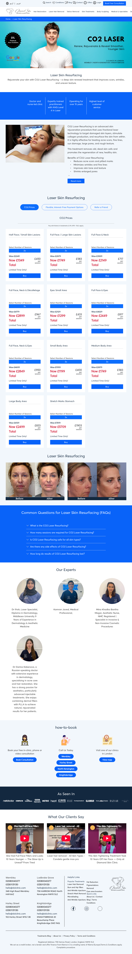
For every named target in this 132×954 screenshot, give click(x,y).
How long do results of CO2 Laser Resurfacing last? (57, 553)
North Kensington (66, 768)
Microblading (73, 896)
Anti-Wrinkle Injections (77, 890)
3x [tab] (25, 250)
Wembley (65, 756)
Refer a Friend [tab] (101, 207)
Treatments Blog (44, 936)
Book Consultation (24, 759)
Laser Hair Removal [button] (56, 11)
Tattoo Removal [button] (73, 11)
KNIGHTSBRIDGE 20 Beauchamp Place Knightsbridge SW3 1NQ (48, 920)
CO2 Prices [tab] (29, 207)
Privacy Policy (69, 936)
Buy (24, 275)
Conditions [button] (59, 2)
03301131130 (12, 884)
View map (107, 759)
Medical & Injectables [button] (119, 11)
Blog (70, 2)
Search (48, 2)
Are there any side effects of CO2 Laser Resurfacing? (58, 546)
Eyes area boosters (94, 891)
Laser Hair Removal (76, 884)
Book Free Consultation (114, 3)
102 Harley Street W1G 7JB (18, 917)
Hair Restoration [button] (40, 11)
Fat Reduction (92, 882)
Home (8, 19)
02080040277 (13, 881)
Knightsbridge (66, 775)
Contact (79, 2)
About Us (90, 896)
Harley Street (66, 762)
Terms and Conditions (86, 936)
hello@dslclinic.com (16, 887)
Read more (76, 181)
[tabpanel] (66, 333)
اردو (11, 3)
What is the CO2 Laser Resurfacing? (49, 525)
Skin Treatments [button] (88, 11)
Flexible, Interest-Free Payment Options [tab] (64, 207)
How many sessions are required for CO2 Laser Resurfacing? (62, 532)
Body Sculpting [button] (103, 11)
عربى (18, 3)
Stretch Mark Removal (77, 893)
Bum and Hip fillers (75, 887)
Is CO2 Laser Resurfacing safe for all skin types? (55, 539)
